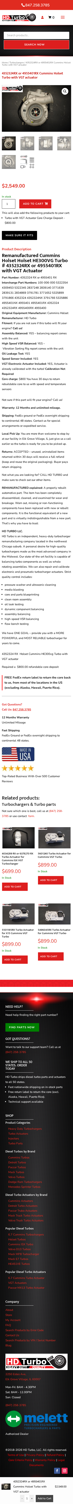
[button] (65, 91)
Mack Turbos (16, 1172)
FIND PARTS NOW (22, 1027)
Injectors (13, 1138)
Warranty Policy (45, 1460)
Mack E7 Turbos (18, 1259)
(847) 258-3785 (15, 1052)
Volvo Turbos (16, 1177)
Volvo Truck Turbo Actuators (25, 1220)
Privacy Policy (35, 1455)
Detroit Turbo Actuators (22, 1206)
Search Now (34, 44)
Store (8, 1315)
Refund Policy (55, 1455)
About (9, 1310)
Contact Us (12, 1335)
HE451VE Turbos (19, 1264)
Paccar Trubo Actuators (22, 1211)
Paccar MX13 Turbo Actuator (26, 1288)
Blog (8, 1345)
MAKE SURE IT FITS (19, 235)
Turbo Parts (15, 1143)
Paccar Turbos (17, 1167)
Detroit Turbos (17, 1162)
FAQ (8, 1325)
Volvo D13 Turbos (19, 1249)
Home (5, 62)
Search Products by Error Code (24, 1330)
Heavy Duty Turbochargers (25, 1129)
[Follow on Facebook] (57, 1471)
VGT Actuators (17, 1283)
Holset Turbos (17, 1239)
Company (12, 1302)
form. (31, 816)
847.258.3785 (37, 5)
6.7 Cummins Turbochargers (26, 1234)
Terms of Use (15, 1455)
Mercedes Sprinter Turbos (24, 1187)
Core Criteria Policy (20, 1460)
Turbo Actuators (18, 1134)
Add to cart (33, 204)
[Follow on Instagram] (65, 1471)
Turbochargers (17, 62)
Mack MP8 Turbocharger (23, 1254)
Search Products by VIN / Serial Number (30, 1340)
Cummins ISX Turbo (20, 1244)
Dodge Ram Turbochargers (25, 1182)
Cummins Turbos (18, 1157)
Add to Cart (44, 1498)
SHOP (9, 1116)
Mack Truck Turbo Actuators (25, 1215)
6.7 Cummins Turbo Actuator (26, 1278)
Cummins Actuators (20, 1201)
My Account (12, 1320)
